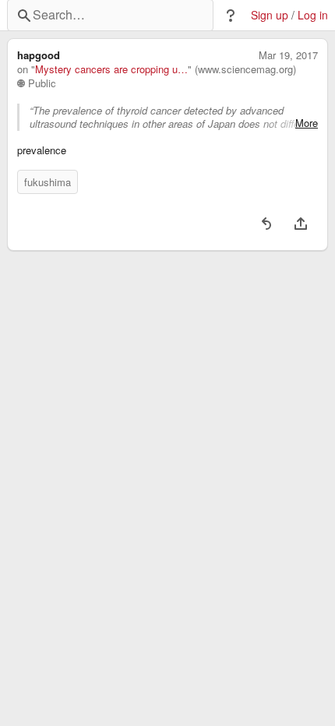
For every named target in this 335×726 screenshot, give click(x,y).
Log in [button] (313, 15)
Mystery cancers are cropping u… (111, 69)
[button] (230, 15)
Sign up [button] (269, 15)
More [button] (306, 123)
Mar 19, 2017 (288, 55)
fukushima (47, 182)
